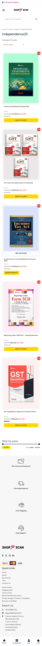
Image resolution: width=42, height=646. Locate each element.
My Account (6, 578)
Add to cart (21, 120)
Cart (38, 643)
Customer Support (11, 2)
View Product (11, 273)
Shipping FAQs (7, 590)
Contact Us (6, 583)
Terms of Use (7, 593)
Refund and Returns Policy (11, 596)
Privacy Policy (7, 587)
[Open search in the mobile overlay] (21, 19)
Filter (6, 447)
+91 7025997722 (11, 610)
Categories (17, 643)
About (4, 575)
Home (4, 29)
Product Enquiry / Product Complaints (16, 598)
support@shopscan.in (13, 613)
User (28, 643)
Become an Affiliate (9, 601)
